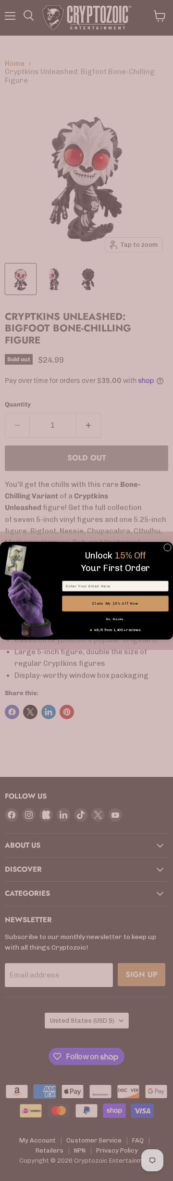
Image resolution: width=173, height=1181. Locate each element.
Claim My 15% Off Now (115, 603)
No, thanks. (115, 619)
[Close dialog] (167, 547)
